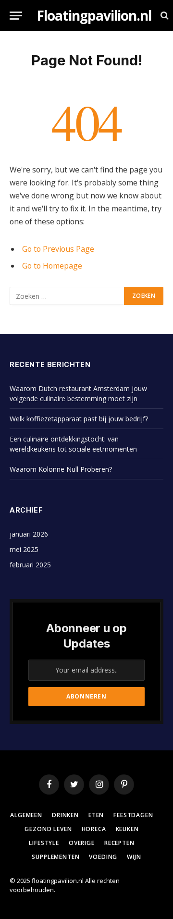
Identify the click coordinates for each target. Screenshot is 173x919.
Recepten (119, 843)
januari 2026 (29, 534)
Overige (82, 843)
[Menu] (16, 15)
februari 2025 (30, 564)
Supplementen (55, 857)
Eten (96, 815)
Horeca (94, 829)
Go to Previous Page (58, 249)
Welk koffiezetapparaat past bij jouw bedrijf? (79, 418)
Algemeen (26, 815)
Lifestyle (44, 843)
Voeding (103, 857)
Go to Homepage (52, 265)
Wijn (134, 857)
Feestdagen (133, 815)
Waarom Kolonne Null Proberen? (61, 469)
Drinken (65, 815)
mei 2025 (24, 549)
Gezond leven (48, 829)
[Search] (164, 15)
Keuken (127, 829)
